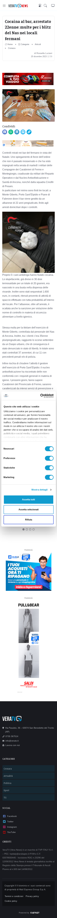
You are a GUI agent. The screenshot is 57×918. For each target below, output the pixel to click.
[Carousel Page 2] (27, 529)
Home (10, 44)
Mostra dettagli (39, 489)
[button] (47, 6)
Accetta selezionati (29, 509)
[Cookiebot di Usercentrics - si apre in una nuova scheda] (41, 396)
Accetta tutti (28, 499)
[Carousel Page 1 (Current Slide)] (23, 529)
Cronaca (11, 48)
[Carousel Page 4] (34, 529)
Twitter (10, 821)
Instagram (12, 827)
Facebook (12, 816)
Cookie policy (11, 901)
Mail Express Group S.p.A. (32, 889)
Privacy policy (32, 896)
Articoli (38, 44)
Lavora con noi (12, 745)
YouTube (11, 832)
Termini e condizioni (14, 896)
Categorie (25, 44)
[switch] (49, 458)
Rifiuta (28, 519)
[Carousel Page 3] (30, 529)
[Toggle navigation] (4, 5)
